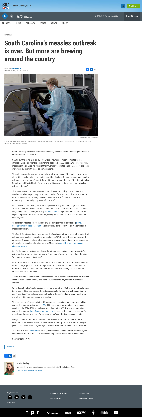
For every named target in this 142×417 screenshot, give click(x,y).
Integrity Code (84, 393)
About (65, 23)
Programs (7, 23)
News (18, 23)
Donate (134, 6)
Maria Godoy (16, 68)
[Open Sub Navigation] (13, 23)
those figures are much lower (42, 311)
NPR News (8, 35)
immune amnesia (52, 211)
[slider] (15, 16)
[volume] (12, 16)
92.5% (43, 305)
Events (43, 23)
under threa (34, 330)
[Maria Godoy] (9, 368)
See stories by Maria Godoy (29, 370)
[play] (5, 16)
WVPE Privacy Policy (86, 398)
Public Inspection (55, 398)
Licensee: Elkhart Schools (58, 393)
